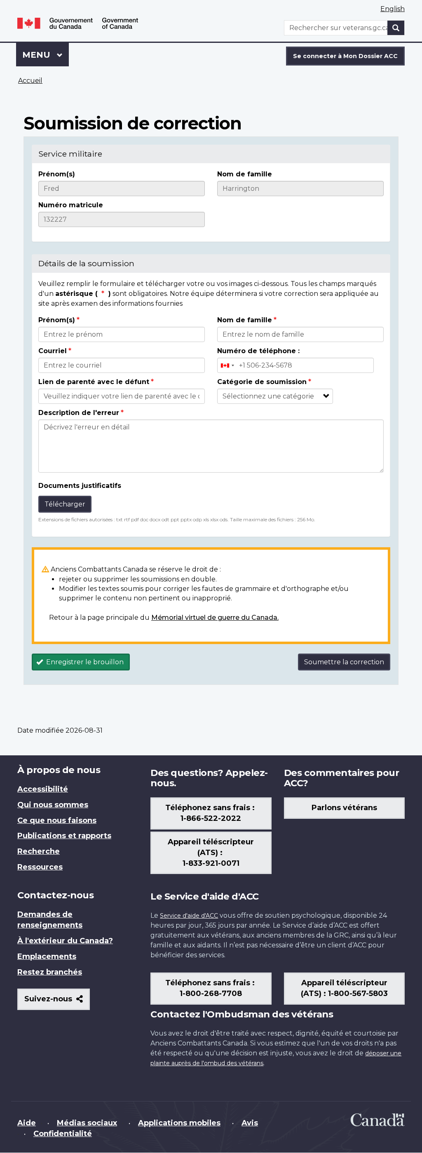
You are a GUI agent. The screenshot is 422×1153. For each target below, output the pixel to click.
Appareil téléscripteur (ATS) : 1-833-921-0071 (211, 852)
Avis (249, 1122)
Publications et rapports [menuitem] (64, 835)
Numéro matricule (70, 205)
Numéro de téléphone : (258, 351)
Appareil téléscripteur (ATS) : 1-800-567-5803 (344, 988)
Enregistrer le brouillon (84, 662)
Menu (45, 55)
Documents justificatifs (79, 486)
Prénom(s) (56, 174)
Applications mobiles (179, 1122)
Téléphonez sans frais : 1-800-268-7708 (211, 988)
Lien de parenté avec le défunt (93, 382)
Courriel (52, 351)
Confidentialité (62, 1133)
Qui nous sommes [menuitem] (52, 804)
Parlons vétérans (344, 807)
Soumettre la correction (344, 662)
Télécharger (65, 504)
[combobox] (227, 365)
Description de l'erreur (78, 413)
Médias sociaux (87, 1122)
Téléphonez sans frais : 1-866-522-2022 (211, 813)
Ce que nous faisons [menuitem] (56, 820)
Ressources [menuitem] (40, 867)
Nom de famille (244, 174)
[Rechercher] (396, 27)
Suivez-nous (57, 1002)
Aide (26, 1122)
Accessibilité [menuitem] (42, 789)
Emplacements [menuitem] (46, 956)
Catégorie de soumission (262, 382)
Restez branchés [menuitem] (49, 972)
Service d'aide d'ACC (189, 915)
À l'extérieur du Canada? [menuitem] (65, 940)
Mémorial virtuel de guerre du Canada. (215, 617)
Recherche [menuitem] (38, 851)
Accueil (30, 80)
